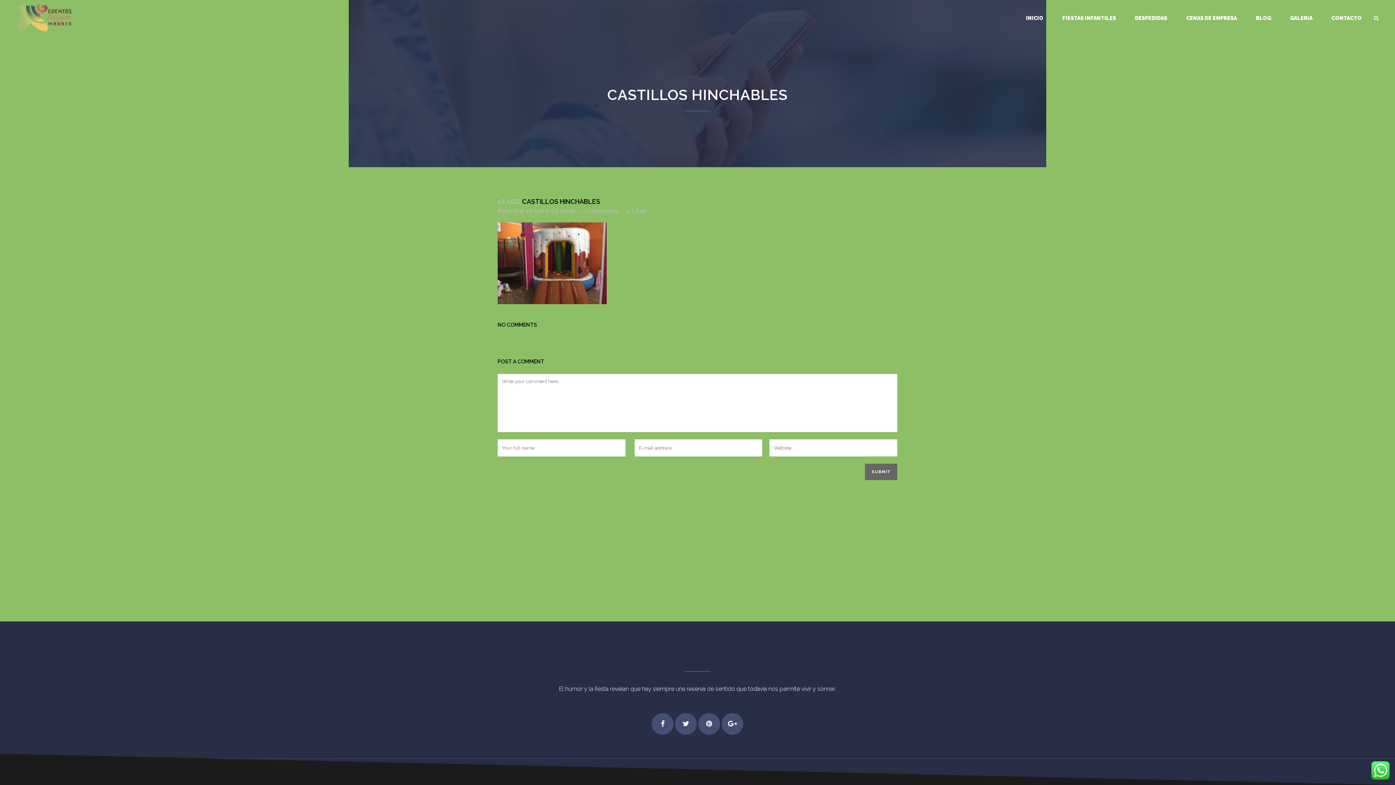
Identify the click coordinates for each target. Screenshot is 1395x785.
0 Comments (601, 211)
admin (568, 211)
